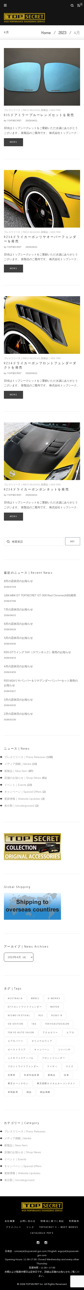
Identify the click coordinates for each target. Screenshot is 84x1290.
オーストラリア (17, 1049)
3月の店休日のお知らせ (18, 699)
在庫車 (12, 1075)
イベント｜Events (15, 785)
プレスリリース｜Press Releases (22, 110)
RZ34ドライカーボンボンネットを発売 (36, 489)
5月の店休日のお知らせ (18, 638)
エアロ (70, 1032)
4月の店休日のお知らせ (18, 666)
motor (54, 1007)
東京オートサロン (18, 1083)
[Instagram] (38, 1242)
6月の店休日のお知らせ (18, 623)
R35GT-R (56, 1015)
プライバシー (13, 1227)
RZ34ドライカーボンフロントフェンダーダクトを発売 (40, 365)
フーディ (52, 1066)
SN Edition (15, 1024)
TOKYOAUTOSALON (57, 1024)
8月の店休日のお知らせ (18, 581)
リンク (30, 1227)
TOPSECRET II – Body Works (58, 1227)
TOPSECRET (14, 120)
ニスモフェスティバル (21, 1058)
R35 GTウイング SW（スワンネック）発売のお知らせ (37, 652)
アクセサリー (50, 1032)
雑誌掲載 (45, 1092)
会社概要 (10, 1221)
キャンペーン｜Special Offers (23, 791)
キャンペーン (42, 1049)
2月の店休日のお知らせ (18, 713)
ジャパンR (64, 1049)
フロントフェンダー (53, 1058)
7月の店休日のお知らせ (18, 609)
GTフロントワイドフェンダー (25, 1007)
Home (46, 32)
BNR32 (35, 998)
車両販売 (13, 1092)
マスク (70, 1066)
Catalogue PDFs (42, 1233)
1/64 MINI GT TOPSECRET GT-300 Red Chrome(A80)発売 (40, 595)
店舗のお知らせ (59, 1271)
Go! (72, 541)
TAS (34, 1024)
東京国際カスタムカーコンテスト (56, 1083)
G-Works (54, 998)
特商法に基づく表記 (52, 1221)
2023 (62, 32)
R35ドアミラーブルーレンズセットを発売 (39, 115)
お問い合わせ (28, 1221)
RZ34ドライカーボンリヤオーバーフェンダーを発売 (40, 239)
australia (15, 998)
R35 (40, 1015)
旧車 (66, 1075)
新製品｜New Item (51, 110)
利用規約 (74, 1221)
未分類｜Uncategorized (19, 805)
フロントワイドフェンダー (23, 1066)
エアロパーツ (15, 1041)
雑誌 (29, 1092)
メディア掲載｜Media (17, 764)
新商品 (52, 1075)
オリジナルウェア (42, 1041)
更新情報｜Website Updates (22, 799)
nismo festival (19, 1015)
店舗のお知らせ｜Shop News (22, 778)
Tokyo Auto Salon (21, 1032)
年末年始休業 (31, 1075)
